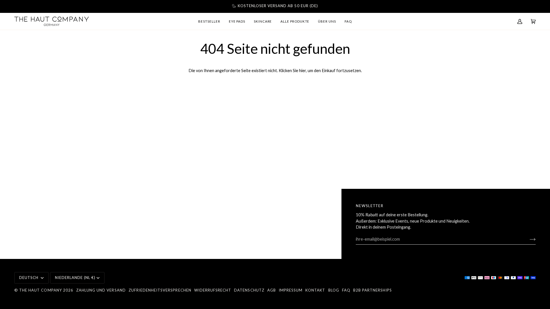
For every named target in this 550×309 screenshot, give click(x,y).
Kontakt (315, 290)
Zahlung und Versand (101, 290)
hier (302, 70)
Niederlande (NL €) (75, 277)
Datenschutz (249, 290)
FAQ (346, 290)
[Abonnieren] (528, 239)
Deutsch (29, 277)
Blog (333, 290)
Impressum (290, 290)
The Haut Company (40, 290)
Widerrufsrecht (212, 290)
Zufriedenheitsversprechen (160, 290)
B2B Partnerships (372, 290)
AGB (271, 290)
